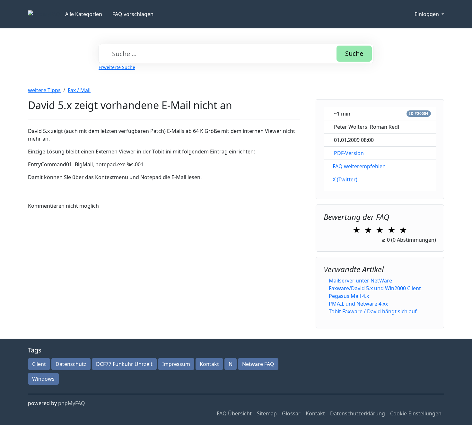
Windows (43, 378)
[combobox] (236, 53)
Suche (354, 53)
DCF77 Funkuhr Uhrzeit (124, 364)
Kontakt (209, 364)
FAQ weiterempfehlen (359, 166)
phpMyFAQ (71, 403)
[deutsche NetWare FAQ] (44, 14)
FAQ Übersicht (234, 413)
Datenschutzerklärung (357, 413)
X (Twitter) (345, 179)
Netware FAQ (258, 364)
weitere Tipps (44, 90)
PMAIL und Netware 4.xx (358, 303)
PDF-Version (349, 153)
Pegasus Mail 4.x (349, 295)
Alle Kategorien (83, 14)
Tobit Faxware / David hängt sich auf (373, 311)
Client (39, 364)
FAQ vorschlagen (132, 14)
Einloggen (427, 14)
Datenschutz (71, 364)
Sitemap (267, 413)
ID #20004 (418, 113)
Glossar (291, 413)
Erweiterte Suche (117, 67)
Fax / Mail (79, 90)
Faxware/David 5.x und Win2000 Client (375, 288)
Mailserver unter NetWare (360, 280)
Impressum (176, 364)
